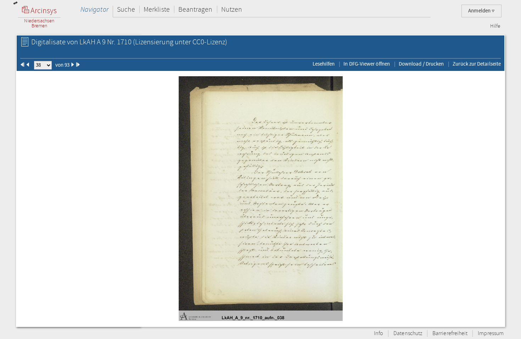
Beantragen (195, 9)
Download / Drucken (421, 63)
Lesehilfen (324, 63)
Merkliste (157, 9)
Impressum (491, 333)
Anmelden (480, 10)
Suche (126, 9)
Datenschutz (407, 333)
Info (378, 333)
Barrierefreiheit (449, 333)
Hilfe (495, 26)
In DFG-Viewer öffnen (366, 63)
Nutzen (231, 9)
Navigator (94, 9)
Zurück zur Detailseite (477, 63)
